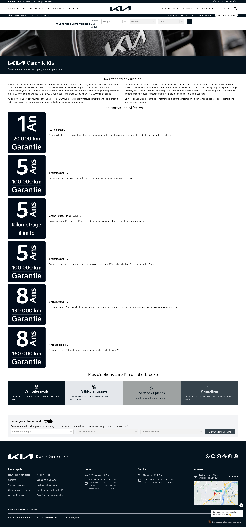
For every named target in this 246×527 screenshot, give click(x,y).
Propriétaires (168, 8)
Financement (203, 8)
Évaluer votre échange (48, 485)
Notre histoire (43, 474)
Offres (72, 8)
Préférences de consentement (22, 509)
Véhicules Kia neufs (46, 479)
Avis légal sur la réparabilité (50, 495)
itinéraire (233, 476)
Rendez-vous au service (226, 15)
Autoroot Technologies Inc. (68, 517)
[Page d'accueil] (20, 456)
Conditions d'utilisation (19, 490)
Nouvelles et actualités (19, 474)
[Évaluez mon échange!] (189, 21)
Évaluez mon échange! (222, 431)
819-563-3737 (181, 15)
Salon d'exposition (32, 8)
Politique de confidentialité (50, 490)
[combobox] (12, 431)
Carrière (12, 479)
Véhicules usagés (16, 485)
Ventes (11, 8)
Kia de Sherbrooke (16, 1)
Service (186, 8)
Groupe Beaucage (17, 495)
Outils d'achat (55, 8)
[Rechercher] (235, 8)
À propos (222, 8)
